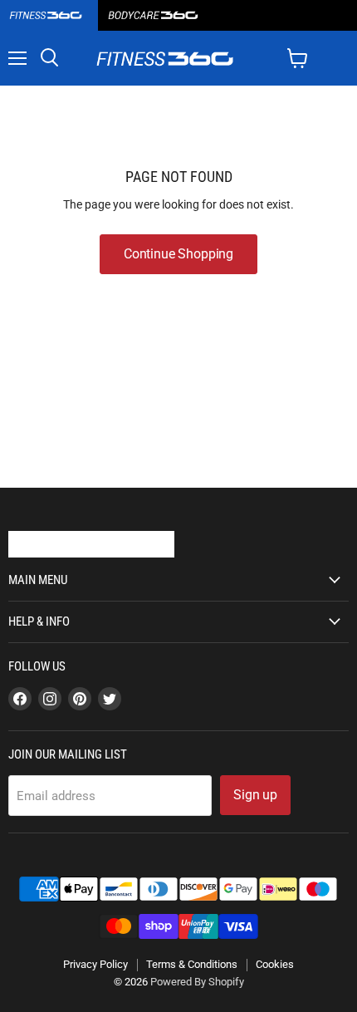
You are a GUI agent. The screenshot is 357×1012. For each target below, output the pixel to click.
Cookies (275, 964)
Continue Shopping (178, 254)
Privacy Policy (95, 964)
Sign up (255, 795)
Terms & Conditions (191, 964)
